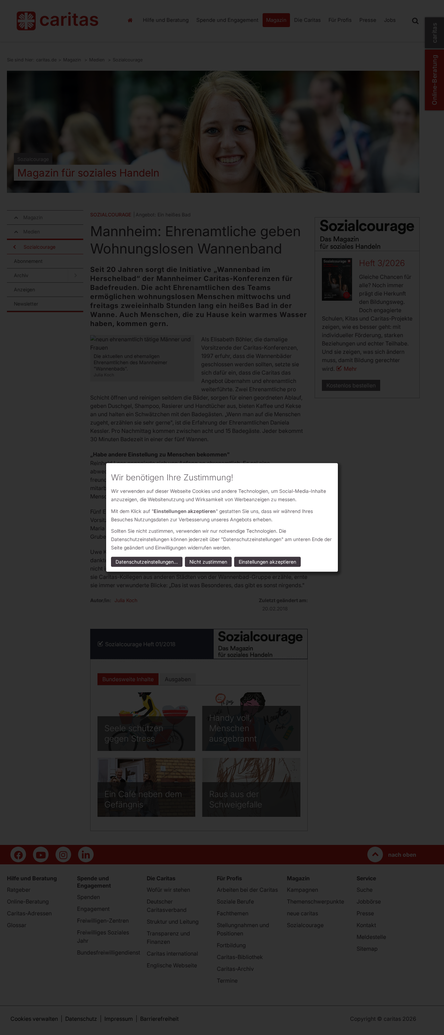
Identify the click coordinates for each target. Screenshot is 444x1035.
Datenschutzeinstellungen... (147, 562)
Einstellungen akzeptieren (267, 562)
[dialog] (222, 517)
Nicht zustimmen (208, 562)
